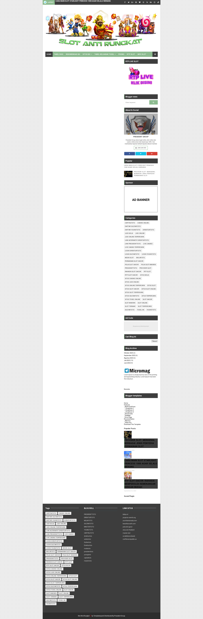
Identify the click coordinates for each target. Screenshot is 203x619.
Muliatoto (140, 257)
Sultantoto (129, 310)
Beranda (127, 389)
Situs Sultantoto (132, 296)
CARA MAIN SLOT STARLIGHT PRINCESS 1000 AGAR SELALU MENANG (140, 463)
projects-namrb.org (129, 517)
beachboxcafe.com (129, 523)
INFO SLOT (142, 54)
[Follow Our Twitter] (140, 153)
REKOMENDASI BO (73, 54)
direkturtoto (148, 230)
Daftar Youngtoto (132, 230)
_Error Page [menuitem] (128, 417)
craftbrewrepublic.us (130, 539)
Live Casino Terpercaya (134, 247)
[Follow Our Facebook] (129, 153)
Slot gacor (147, 299)
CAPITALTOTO (89, 533)
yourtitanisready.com (130, 520)
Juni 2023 (127, 363)
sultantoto (87, 539)
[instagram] (154, 2)
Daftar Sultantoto (133, 226)
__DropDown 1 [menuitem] (129, 408)
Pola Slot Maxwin (148, 264)
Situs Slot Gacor (132, 289)
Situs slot (151, 285)
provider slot (145, 268)
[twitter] (128, 2)
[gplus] (132, 2)
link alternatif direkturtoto (137, 240)
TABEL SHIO (58, 54)
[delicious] (158, 2)
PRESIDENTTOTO (90, 514)
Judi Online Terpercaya (134, 237)
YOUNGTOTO (88, 530)
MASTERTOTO (89, 527)
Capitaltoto (130, 223)
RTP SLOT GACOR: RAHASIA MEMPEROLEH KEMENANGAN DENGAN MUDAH (85, 2)
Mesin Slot (129, 257)
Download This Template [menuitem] (132, 424)
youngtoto (87, 554)
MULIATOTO (88, 520)
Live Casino (148, 243)
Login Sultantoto (132, 254)
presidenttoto (88, 551)
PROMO (121, 54)
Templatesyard (99, 616)
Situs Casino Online (133, 278)
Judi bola (129, 233)
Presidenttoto (131, 268)
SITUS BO (86, 54)
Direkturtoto (88, 545)
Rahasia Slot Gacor (133, 271)
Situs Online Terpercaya (135, 285)
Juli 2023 (127, 360)
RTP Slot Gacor (131, 275)
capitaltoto (87, 558)
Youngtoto (151, 310)
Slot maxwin (130, 303)
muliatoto (87, 548)
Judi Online (140, 233)
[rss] (147, 2)
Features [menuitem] (127, 405)
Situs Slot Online (149, 289)
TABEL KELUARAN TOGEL (104, 54)
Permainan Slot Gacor (134, 261)
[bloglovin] (139, 2)
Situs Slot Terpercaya (134, 292)
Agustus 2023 (128, 358)
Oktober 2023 (128, 353)
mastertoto (88, 561)
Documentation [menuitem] (129, 419)
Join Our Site (141, 148)
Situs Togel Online (132, 299)
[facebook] (125, 2)
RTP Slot (147, 271)
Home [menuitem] (126, 403)
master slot (126, 533)
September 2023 (129, 355)
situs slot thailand (128, 530)
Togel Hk (140, 310)
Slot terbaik (130, 306)
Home (49, 54)
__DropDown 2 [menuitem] (129, 410)
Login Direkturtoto (133, 250)
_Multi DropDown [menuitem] (129, 407)
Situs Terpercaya (149, 296)
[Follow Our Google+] (152, 153)
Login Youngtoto (149, 254)
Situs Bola (144, 275)
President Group (119, 616)
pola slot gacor (127, 527)
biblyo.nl (125, 514)
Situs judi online (132, 282)
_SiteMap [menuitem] (127, 415)
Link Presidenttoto (133, 243)
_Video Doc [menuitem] (128, 422)
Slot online (142, 303)
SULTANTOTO (88, 523)
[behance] (150, 2)
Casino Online (143, 223)
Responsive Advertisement (141, 326)
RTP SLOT (131, 54)
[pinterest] (136, 2)
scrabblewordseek (129, 536)
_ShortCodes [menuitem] (128, 414)
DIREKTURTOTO (89, 517)
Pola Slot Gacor (132, 264)
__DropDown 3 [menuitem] (129, 412)
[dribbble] (143, 2)
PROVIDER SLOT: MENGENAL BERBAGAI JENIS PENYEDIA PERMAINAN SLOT (144, 173)
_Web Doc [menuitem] (127, 421)
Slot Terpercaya (145, 306)
